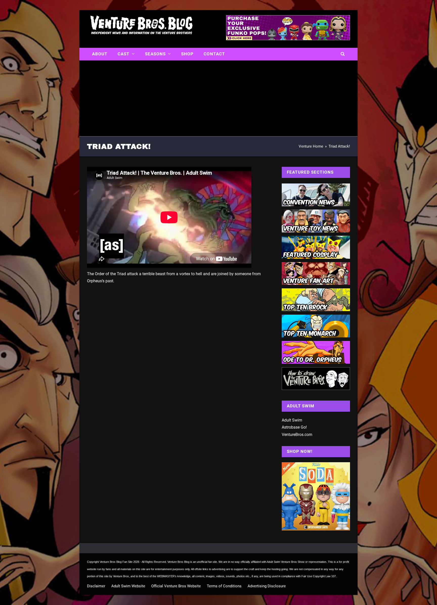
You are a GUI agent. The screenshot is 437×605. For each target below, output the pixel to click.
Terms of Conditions (224, 586)
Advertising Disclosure (267, 586)
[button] (343, 54)
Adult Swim (292, 420)
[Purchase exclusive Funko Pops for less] (288, 38)
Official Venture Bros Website (176, 586)
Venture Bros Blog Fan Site (116, 561)
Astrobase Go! (294, 427)
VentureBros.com (297, 434)
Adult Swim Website (128, 586)
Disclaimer (96, 586)
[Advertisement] (218, 98)
